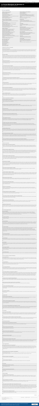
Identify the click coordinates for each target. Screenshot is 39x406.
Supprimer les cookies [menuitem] (27, 397)
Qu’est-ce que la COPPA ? (5, 13)
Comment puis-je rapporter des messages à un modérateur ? (8, 35)
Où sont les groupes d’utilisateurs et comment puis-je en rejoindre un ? (27, 14)
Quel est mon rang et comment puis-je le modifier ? (7, 25)
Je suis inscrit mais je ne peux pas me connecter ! (7, 14)
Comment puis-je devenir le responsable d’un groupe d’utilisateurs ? (27, 15)
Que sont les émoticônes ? (5, 41)
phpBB (5, 397)
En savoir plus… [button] (17, 404)
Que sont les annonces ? (4, 43)
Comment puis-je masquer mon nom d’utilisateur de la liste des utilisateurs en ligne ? (10, 21)
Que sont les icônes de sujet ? (5, 45)
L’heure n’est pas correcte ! (5, 22)
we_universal (4, 398)
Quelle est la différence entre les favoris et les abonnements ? (26, 32)
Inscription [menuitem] (27, 1)
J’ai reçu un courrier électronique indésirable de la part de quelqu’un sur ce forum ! (27, 22)
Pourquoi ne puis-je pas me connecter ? (6, 15)
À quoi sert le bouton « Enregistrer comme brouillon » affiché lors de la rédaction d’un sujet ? (10, 36)
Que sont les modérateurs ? (23, 13)
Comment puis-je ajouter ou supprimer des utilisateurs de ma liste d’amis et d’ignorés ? (27, 25)
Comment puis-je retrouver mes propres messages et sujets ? (26, 30)
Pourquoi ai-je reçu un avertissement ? (6, 34)
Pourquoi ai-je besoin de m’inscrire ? (6, 12)
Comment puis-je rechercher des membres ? (24, 29)
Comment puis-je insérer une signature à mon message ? (8, 30)
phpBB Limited (18, 375)
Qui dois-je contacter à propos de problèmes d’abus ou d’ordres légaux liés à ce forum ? (28, 41)
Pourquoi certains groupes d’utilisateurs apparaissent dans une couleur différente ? (27, 16)
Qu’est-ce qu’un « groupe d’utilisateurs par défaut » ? (25, 17)
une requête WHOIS (25, 385)
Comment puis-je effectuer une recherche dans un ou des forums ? (27, 27)
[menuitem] (3, 399)
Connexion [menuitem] (34, 1)
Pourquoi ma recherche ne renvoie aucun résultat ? (25, 28)
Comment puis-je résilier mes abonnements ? (24, 34)
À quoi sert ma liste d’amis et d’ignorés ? (24, 24)
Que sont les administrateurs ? (23, 12)
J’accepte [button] (34, 404)
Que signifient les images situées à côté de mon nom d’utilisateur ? (9, 24)
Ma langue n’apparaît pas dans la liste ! (6, 23)
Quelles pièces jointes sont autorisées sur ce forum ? (25, 36)
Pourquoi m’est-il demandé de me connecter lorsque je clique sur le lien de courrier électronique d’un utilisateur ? (10, 26)
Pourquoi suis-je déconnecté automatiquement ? (7, 17)
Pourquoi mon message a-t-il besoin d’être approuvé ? (7, 37)
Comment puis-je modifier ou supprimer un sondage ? (7, 32)
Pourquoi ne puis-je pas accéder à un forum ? (7, 33)
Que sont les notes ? (4, 44)
